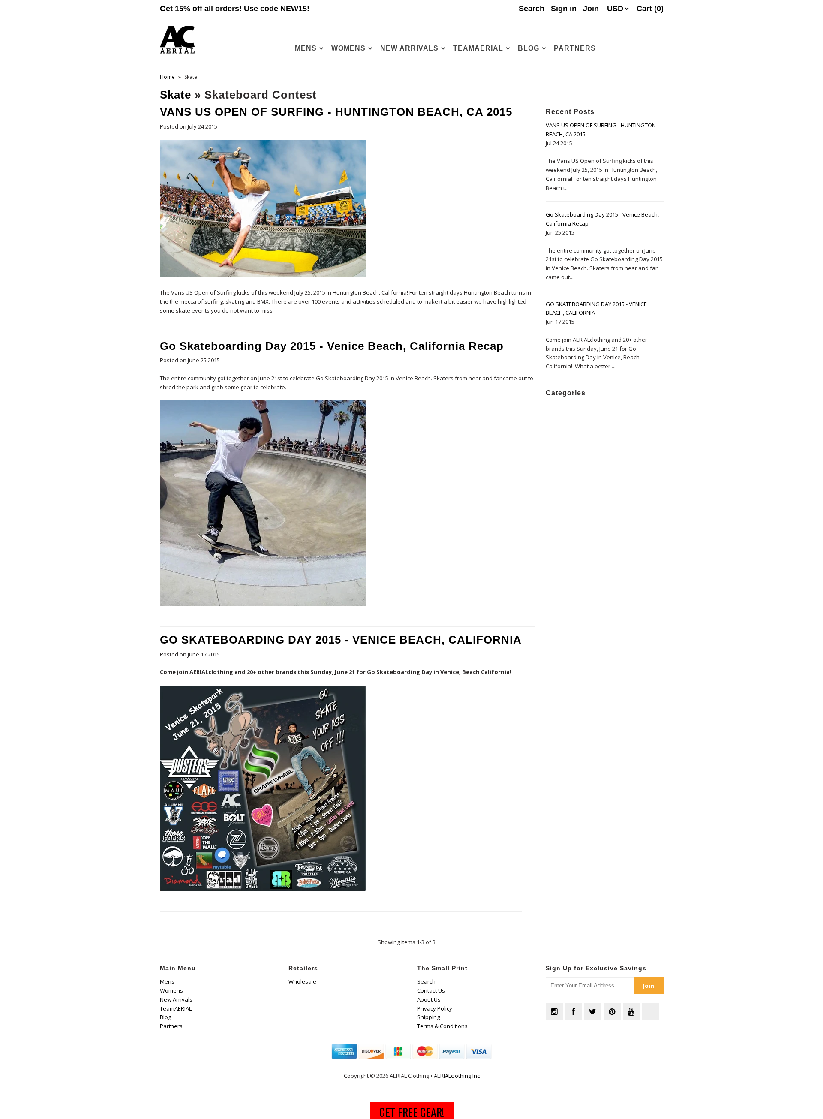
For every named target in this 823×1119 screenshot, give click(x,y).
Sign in (564, 8)
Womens (348, 48)
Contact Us (431, 990)
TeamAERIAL (478, 48)
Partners (575, 48)
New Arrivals (409, 48)
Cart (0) (650, 8)
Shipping (428, 1017)
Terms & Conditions (442, 1026)
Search (426, 981)
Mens (306, 48)
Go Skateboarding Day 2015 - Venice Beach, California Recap (332, 346)
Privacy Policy (434, 1008)
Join (591, 8)
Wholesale (302, 981)
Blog (528, 48)
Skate (175, 94)
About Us (429, 999)
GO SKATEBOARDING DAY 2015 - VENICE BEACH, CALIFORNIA (341, 639)
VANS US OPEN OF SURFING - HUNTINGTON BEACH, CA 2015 (336, 111)
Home (167, 77)
